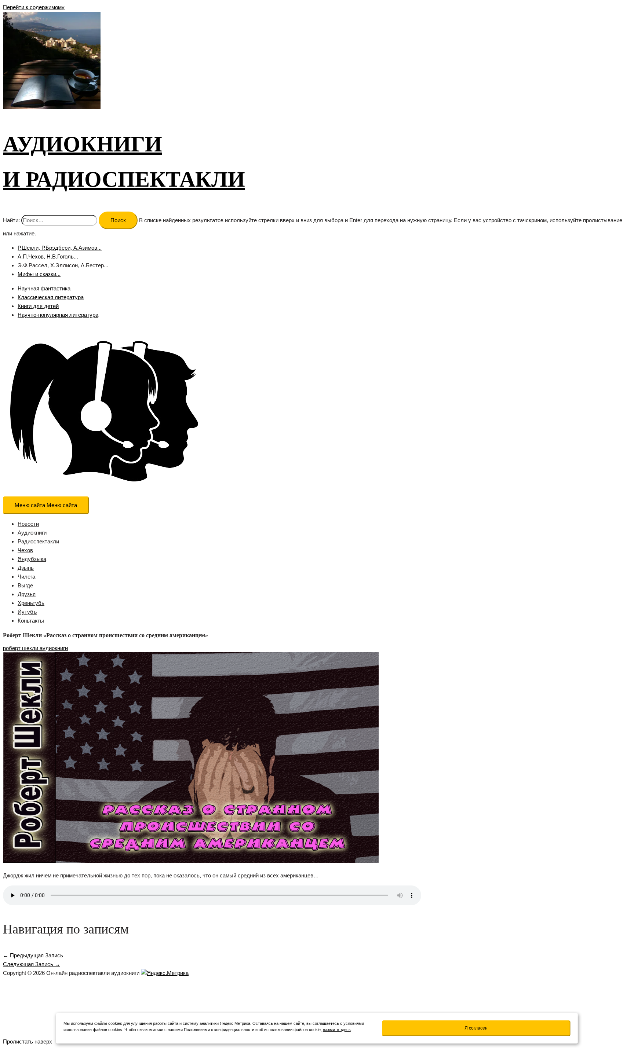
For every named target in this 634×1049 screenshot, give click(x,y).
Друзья (27, 594)
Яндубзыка (32, 559)
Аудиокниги (32, 532)
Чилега (26, 576)
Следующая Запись (31, 964)
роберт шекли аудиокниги (35, 648)
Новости (28, 524)
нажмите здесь (337, 1029)
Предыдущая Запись (33, 955)
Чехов (25, 550)
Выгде (25, 585)
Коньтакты (31, 620)
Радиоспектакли (38, 541)
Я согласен (476, 1028)
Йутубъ (27, 612)
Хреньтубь (31, 603)
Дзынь (26, 568)
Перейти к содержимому (34, 7)
